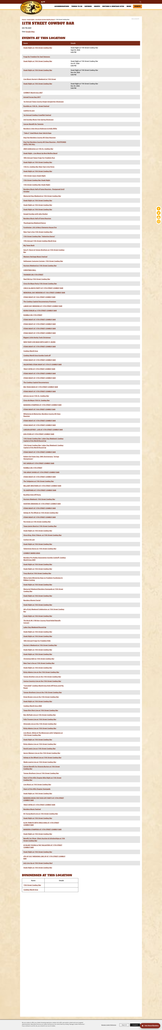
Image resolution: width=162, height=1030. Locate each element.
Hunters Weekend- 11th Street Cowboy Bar (39, 499)
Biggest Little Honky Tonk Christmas (37, 337)
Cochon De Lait (29, 540)
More (129, 6)
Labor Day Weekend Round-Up (34, 627)
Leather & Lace (28, 111)
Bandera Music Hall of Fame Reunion (37, 218)
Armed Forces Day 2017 (32, 97)
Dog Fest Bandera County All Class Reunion (39, 138)
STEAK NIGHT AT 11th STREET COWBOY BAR (39, 297)
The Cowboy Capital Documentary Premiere (39, 302)
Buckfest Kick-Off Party (32, 495)
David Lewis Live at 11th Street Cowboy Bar (39, 749)
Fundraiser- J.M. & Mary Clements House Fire (40, 227)
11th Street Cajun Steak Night (34, 176)
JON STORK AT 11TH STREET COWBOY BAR (38, 434)
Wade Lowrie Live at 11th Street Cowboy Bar (39, 762)
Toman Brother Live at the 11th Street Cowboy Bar (42, 677)
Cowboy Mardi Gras (30, 351)
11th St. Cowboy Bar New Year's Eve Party (38, 167)
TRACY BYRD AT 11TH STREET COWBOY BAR (39, 369)
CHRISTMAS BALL (29, 270)
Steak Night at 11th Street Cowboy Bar (37, 48)
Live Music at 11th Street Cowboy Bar (37, 784)
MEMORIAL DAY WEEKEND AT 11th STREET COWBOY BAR (44, 293)
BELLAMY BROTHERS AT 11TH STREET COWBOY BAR (42, 486)
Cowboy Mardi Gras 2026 (32, 706)
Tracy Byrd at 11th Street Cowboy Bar (37, 573)
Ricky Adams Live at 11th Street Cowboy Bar (39, 728)
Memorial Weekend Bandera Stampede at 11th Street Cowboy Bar (43, 590)
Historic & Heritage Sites (113, 6)
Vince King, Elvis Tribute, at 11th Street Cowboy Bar (42, 535)
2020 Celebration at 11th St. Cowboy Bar (38, 149)
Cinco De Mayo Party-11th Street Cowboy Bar (40, 284)
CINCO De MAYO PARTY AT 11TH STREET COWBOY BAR (43, 288)
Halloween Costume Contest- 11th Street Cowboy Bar (43, 261)
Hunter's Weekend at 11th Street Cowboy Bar (40, 645)
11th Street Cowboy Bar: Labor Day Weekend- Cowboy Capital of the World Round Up (43, 440)
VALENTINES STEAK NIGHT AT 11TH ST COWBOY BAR (42, 364)
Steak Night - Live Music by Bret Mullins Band (41, 19)
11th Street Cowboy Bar (32, 885)
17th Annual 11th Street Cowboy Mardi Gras (39, 241)
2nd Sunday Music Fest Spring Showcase (38, 120)
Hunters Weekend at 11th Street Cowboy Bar (40, 266)
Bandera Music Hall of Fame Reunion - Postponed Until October (43, 190)
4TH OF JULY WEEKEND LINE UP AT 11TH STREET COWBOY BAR (44, 857)
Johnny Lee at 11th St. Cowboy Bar (36, 396)
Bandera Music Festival (32, 809)
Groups (97, 6)
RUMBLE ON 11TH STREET (32, 315)
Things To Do (76, 6)
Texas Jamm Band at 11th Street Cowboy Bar (40, 526)
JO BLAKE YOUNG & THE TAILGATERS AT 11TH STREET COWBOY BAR (42, 846)
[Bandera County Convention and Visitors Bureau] (31, 7)
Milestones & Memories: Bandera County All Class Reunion (41, 415)
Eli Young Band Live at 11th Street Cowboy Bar (40, 814)
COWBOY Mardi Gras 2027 (33, 93)
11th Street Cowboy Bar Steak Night (36, 180)
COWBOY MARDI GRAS (31, 553)
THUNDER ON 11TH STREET (33, 275)
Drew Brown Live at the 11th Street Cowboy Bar (41, 697)
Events (137, 6)
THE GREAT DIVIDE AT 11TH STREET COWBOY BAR (41, 472)
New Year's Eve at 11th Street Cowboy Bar (38, 663)
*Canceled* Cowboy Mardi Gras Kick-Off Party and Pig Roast (43, 687)
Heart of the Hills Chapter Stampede (36, 789)
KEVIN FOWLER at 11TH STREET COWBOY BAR (40, 311)
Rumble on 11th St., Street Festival (36, 106)
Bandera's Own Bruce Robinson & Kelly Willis (40, 129)
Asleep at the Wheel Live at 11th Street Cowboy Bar (42, 758)
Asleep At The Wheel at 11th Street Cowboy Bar (40, 513)
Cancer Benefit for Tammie (33, 124)
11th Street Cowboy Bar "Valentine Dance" (39, 236)
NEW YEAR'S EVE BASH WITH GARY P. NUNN (39, 342)
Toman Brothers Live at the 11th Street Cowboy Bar (42, 692)
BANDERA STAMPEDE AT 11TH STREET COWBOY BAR (42, 405)
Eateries (88, 6)
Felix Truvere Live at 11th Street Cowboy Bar (39, 719)
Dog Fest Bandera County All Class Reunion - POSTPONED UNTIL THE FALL (44, 143)
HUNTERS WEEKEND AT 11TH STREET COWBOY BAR (42, 504)
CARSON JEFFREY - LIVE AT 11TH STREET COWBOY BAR (43, 430)
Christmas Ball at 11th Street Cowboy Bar (38, 659)
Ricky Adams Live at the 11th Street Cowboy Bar (41, 672)
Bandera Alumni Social (31, 600)
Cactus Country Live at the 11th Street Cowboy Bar (42, 681)
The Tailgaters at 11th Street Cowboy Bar (38, 481)
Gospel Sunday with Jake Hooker (35, 214)
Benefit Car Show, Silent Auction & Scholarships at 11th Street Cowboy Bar (44, 839)
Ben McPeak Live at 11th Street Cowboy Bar (39, 715)
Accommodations (61, 6)
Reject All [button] (124, 1025)
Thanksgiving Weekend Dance (34, 223)
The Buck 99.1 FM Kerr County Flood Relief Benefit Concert (42, 621)
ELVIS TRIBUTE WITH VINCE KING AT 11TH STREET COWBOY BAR (41, 824)
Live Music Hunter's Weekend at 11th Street (39, 79)
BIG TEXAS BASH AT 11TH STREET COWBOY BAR (40, 387)
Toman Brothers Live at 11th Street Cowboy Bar (41, 773)
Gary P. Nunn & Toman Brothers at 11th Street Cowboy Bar (43, 251)
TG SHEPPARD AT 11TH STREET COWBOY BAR (39, 490)
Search (140, 2)
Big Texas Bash (28, 245)
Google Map (30, 32)
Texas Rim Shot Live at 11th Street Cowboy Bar (40, 710)
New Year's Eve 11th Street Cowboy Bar (37, 232)
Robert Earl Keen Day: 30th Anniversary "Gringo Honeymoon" (41, 458)
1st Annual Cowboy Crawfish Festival (37, 115)
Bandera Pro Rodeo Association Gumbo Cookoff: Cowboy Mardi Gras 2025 (44, 559)
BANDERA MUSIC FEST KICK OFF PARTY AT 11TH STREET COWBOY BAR (43, 799)
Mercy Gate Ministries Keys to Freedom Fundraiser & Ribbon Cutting (43, 579)
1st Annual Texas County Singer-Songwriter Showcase (43, 102)
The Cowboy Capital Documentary (36, 382)
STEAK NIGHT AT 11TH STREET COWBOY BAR (39, 319)
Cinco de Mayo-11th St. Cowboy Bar (36, 400)
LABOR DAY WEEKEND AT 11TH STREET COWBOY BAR (42, 306)
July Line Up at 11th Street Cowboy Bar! (38, 863)
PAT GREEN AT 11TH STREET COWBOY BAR (38, 463)
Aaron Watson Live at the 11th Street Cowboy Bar (41, 753)
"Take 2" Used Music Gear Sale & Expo (37, 133)
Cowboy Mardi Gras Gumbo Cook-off (37, 355)
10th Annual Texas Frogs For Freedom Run (39, 158)
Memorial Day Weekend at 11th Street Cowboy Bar (42, 196)
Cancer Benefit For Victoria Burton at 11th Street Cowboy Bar (41, 768)
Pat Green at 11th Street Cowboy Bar (37, 522)
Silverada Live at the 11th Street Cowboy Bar (40, 724)
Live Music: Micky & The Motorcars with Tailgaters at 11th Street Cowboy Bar (43, 734)
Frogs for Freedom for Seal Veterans (36, 57)
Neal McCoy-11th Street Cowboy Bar (36, 279)
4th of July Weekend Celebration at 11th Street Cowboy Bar (43, 610)
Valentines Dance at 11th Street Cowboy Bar (39, 549)
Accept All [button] (135, 1025)
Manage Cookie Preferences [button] (108, 1025)
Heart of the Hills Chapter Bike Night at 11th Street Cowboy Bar (42, 779)
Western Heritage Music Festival (35, 257)
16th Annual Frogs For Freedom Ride (37, 641)
